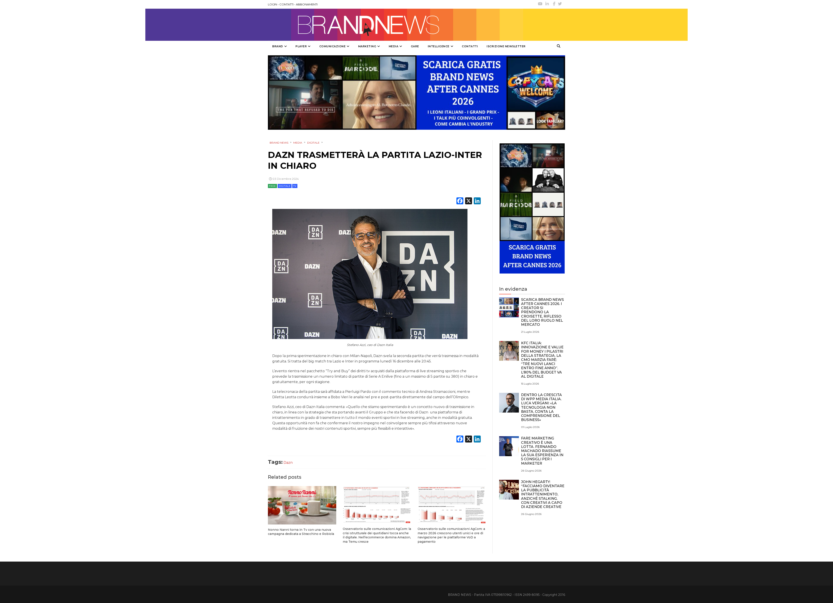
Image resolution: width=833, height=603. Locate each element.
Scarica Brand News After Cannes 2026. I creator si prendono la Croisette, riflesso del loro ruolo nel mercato (542, 312)
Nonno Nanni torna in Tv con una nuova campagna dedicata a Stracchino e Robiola (301, 532)
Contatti (470, 46)
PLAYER (301, 46)
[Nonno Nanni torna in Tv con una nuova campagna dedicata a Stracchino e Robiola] (302, 505)
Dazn (288, 462)
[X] (468, 201)
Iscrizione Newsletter (506, 46)
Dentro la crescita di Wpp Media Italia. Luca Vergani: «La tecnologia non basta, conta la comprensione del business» (541, 407)
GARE (415, 46)
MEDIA (393, 46)
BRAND (277, 46)
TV (294, 186)
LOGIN (272, 4)
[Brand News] (395, 25)
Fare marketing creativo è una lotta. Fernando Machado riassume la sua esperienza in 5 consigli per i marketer (542, 450)
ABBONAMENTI (307, 4)
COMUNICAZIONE (332, 46)
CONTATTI (286, 4)
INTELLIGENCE (438, 46)
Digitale (284, 186)
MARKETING (367, 46)
